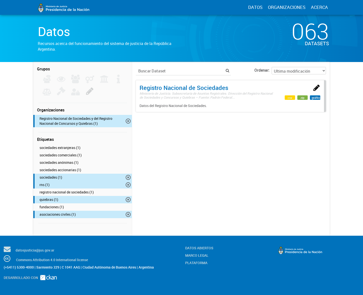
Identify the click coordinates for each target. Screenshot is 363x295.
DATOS (255, 7)
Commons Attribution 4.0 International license (52, 259)
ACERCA (319, 7)
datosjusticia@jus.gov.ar (35, 250)
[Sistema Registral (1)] (89, 94)
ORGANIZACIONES (286, 7)
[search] (227, 70)
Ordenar (261, 70)
